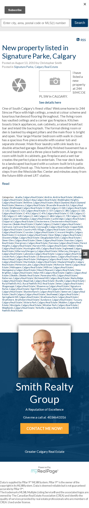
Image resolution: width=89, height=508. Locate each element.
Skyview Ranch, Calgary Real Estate (42, 291)
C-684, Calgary (55, 216)
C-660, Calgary (39, 216)
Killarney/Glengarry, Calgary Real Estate (36, 251)
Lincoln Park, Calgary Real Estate (19, 256)
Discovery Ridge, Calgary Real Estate (21, 237)
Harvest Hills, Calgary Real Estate (50, 245)
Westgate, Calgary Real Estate (26, 305)
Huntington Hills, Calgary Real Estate (43, 248)
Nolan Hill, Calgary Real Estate (49, 272)
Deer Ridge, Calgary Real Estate (65, 235)
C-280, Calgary (70, 210)
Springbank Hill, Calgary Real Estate (20, 297)
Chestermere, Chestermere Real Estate (56, 221)
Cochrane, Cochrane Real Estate (19, 226)
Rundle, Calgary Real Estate (70, 280)
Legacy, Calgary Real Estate (70, 253)
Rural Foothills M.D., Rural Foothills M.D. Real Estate (28, 283)
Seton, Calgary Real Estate (69, 283)
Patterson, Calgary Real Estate (18, 278)
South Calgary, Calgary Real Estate (28, 294)
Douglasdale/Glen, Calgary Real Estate (61, 237)
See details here (50, 102)
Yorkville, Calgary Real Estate (51, 307)
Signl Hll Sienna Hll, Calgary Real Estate (51, 289)
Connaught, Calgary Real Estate (53, 226)
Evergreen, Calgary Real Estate (31, 243)
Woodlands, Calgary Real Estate (18, 307)
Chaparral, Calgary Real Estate (18, 221)
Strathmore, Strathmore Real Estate (21, 299)
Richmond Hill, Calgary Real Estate (52, 278)
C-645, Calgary (23, 216)
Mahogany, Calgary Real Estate (53, 259)
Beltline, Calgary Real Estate (38, 202)
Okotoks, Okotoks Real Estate (25, 275)
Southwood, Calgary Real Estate (63, 294)
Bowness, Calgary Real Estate (30, 205)
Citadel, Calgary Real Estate (66, 224)
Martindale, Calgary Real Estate (40, 262)
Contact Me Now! (44, 428)
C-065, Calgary (51, 208)
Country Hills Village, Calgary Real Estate (45, 229)
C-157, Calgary (54, 210)
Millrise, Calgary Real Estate (58, 267)
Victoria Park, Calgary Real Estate (41, 302)
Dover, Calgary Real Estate (50, 240)
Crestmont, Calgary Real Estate (31, 235)
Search (80, 22)
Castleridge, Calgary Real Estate (68, 218)
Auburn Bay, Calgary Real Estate (40, 199)
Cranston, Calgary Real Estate (39, 232)
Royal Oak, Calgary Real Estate (39, 280)
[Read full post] (19, 85)
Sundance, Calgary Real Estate (56, 299)
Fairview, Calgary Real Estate (64, 243)
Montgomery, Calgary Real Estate (19, 270)
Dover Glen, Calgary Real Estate (18, 240)
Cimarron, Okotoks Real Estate (17, 224)
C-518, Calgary (75, 213)
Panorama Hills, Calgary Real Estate (59, 275)
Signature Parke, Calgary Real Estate (36, 67)
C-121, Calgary (10, 210)
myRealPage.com (45, 471)
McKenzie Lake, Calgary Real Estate (34, 264)
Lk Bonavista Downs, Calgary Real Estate (57, 256)
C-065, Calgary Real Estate (73, 208)
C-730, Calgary (71, 216)
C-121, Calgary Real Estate (32, 210)
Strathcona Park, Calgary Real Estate (59, 297)
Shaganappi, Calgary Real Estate (19, 286)
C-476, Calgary (31, 213)
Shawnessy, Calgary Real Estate (53, 286)
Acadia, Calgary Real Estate (29, 197)
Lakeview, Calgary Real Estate (39, 253)
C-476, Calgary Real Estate (53, 213)
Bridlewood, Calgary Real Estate (26, 208)
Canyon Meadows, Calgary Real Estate (31, 218)
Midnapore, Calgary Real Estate (26, 267)
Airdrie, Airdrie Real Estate (58, 197)
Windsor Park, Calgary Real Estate (60, 305)
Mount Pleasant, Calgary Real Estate (56, 270)
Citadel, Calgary (42, 224)
